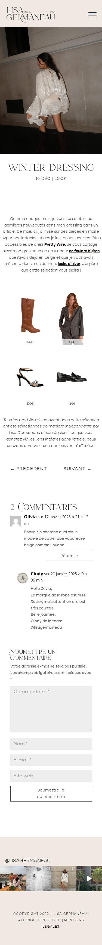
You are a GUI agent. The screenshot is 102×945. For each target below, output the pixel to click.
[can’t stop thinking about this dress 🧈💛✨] (89, 878)
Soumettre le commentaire (51, 793)
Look (61, 178)
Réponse (69, 555)
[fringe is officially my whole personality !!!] (64, 878)
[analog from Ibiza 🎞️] (38, 878)
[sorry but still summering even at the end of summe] (13, 878)
